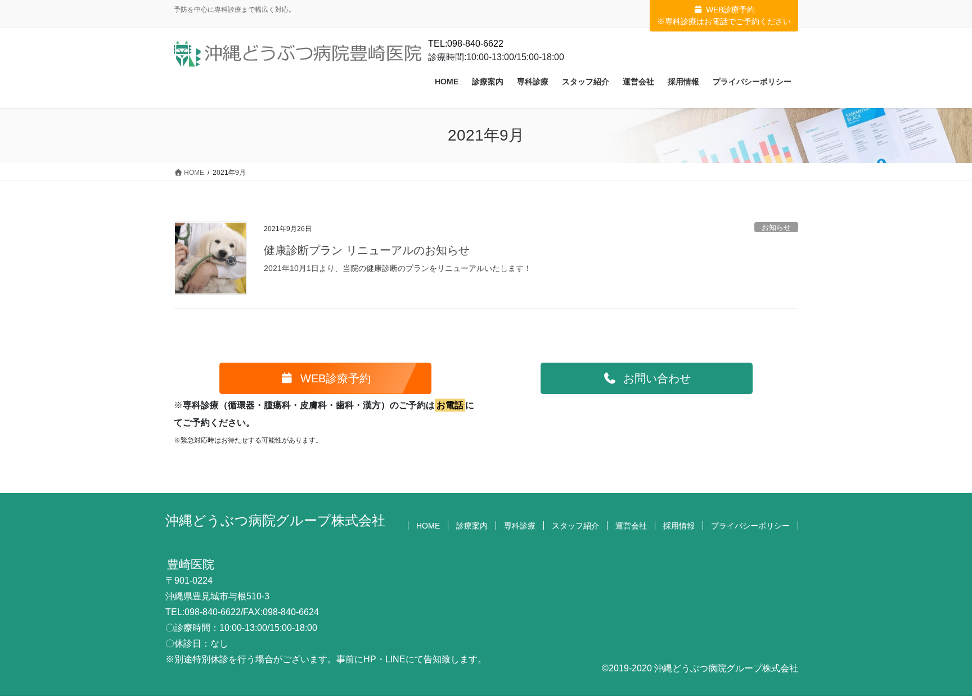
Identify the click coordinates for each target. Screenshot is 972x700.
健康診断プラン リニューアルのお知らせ (367, 250)
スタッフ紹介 (575, 525)
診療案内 (472, 525)
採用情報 (679, 525)
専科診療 (520, 525)
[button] (325, 378)
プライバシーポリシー (750, 525)
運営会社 (631, 525)
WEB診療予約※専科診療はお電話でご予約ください (724, 15)
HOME (428, 525)
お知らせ (776, 227)
